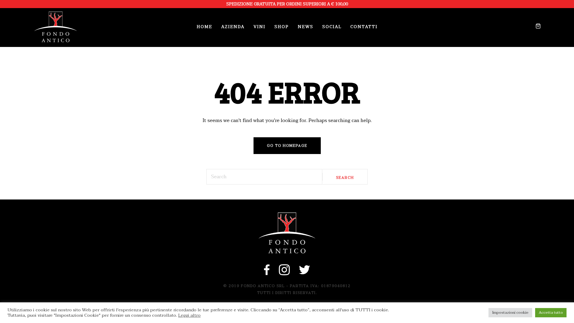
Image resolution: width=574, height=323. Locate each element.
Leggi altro (189, 315)
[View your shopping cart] (536, 26)
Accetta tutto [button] (551, 312)
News (305, 26)
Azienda (233, 26)
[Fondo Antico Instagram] (284, 273)
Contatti (364, 26)
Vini (259, 26)
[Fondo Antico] (55, 27)
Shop (281, 26)
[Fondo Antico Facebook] (267, 273)
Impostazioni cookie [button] (510, 312)
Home (204, 26)
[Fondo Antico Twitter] (305, 273)
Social (331, 26)
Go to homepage (287, 146)
